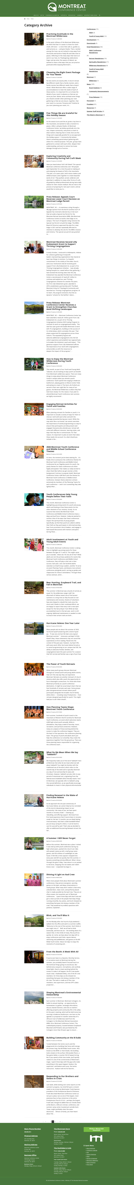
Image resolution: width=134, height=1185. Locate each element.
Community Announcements (99, 91)
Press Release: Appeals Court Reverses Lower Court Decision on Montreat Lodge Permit (63, 198)
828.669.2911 (27, 1132)
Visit (88, 1152)
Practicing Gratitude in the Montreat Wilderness (59, 35)
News (89, 84)
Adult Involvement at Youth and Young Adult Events (62, 540)
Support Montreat (91, 1154)
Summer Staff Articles (94, 111)
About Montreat (91, 1148)
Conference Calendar (92, 1150)
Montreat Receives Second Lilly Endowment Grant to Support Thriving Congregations (61, 244)
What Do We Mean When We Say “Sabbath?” (62, 753)
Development (91, 40)
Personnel (90, 101)
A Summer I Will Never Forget (60, 838)
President (90, 104)
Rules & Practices (91, 1162)
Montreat (90, 77)
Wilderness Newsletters (97, 65)
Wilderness (93, 81)
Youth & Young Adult (96, 36)
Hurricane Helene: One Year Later (63, 623)
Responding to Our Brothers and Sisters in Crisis (62, 1077)
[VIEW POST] (34, 39)
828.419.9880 (61, 1151)
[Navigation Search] (99, 15)
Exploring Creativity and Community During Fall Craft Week (63, 157)
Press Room (90, 1164)
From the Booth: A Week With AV (62, 951)
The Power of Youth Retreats (60, 664)
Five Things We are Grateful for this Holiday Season (61, 114)
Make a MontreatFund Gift (96, 1129)
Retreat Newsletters (96, 58)
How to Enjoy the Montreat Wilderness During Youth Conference (59, 361)
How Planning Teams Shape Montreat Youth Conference (60, 708)
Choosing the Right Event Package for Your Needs (63, 73)
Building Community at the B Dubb (63, 1037)
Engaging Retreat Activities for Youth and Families (61, 405)
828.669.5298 (61, 1132)
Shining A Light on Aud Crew (60, 874)
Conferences (91, 29)
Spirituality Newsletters (97, 62)
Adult (91, 33)
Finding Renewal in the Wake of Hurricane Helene (62, 796)
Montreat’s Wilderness (92, 1160)
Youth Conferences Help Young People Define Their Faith (61, 495)
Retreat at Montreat (92, 1158)
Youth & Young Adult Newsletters (96, 70)
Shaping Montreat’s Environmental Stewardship (63, 993)
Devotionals (91, 43)
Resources (90, 108)
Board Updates (94, 88)
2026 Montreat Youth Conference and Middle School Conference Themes (62, 449)
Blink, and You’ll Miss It (57, 915)
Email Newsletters (93, 47)
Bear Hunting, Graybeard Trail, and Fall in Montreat (63, 583)
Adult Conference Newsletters (95, 51)
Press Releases (94, 97)
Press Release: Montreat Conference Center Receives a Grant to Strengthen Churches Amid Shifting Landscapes (61, 305)
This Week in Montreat (95, 115)
